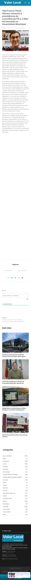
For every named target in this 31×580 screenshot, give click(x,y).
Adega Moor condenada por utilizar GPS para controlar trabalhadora (14, 409)
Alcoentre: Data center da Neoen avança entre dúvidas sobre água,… (14, 355)
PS (16, 321)
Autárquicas (9, 319)
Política (4, 27)
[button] (25, 2)
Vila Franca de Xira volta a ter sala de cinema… (14, 435)
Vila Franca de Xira (21, 321)
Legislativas (20, 319)
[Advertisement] (15, 197)
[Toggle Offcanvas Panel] (28, 2)
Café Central (15, 319)
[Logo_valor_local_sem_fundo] (12, 2)
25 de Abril (4, 319)
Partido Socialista (6, 321)
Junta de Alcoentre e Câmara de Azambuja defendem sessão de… (13, 382)
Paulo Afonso (12, 321)
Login (4, 290)
